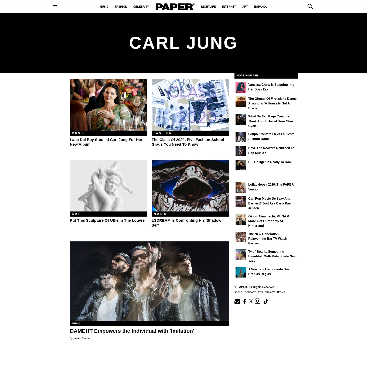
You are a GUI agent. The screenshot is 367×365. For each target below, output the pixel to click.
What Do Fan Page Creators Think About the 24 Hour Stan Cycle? (270, 121)
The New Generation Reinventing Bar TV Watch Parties (267, 238)
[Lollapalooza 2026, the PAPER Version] (241, 187)
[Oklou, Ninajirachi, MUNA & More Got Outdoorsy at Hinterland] (241, 219)
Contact (250, 292)
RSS (260, 292)
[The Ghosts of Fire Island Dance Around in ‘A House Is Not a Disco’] (241, 101)
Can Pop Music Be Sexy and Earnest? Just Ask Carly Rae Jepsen (269, 203)
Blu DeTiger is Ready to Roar (270, 162)
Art (245, 6)
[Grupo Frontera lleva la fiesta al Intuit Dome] (241, 137)
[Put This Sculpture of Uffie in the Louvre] (108, 185)
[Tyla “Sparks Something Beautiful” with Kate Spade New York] (241, 254)
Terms (281, 292)
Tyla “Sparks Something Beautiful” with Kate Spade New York (272, 256)
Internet (229, 6)
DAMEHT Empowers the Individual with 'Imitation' (132, 331)
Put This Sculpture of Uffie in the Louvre (107, 220)
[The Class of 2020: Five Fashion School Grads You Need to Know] (190, 105)
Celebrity (141, 6)
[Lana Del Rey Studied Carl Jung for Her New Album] (108, 105)
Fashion (121, 6)
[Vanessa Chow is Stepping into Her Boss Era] (241, 87)
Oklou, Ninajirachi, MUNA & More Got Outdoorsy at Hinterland (268, 221)
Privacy (270, 292)
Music (104, 6)
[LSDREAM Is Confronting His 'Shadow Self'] (190, 185)
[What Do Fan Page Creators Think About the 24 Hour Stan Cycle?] (241, 119)
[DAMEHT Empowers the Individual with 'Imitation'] (149, 281)
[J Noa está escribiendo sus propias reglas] (241, 272)
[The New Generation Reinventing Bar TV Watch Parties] (241, 237)
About (238, 292)
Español (260, 6)
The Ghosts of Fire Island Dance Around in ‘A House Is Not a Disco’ (272, 103)
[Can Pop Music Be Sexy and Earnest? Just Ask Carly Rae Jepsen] (241, 201)
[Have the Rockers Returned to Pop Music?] (241, 151)
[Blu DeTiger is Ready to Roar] (241, 165)
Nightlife (208, 6)
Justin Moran (82, 338)
